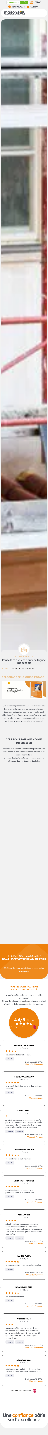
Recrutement (18, 6)
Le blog (37, 2)
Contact (35, 6)
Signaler (10, 1059)
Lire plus (10, 1131)
